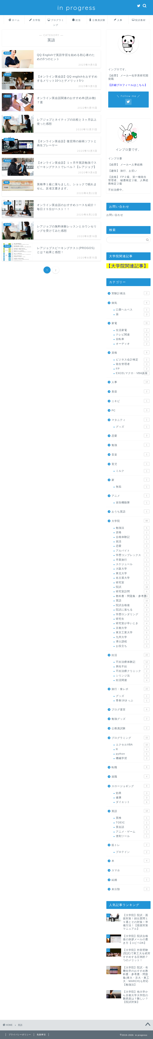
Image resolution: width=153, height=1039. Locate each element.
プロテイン (131, 852)
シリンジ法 (131, 675)
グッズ (131, 426)
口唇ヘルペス (131, 309)
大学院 (36, 20)
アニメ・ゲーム (131, 831)
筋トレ (129, 845)
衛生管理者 (131, 364)
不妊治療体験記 (132, 661)
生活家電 (131, 330)
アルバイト (131, 550)
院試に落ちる (131, 609)
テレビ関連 (131, 334)
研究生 (131, 618)
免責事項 (41, 1034)
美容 (129, 391)
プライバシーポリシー (20, 1034)
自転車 (131, 339)
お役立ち (131, 646)
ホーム (16, 20)
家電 (130, 323)
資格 (129, 352)
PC (129, 410)
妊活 (78, 20)
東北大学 (131, 573)
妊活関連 (131, 680)
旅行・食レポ (130, 689)
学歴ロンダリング (131, 614)
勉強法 (131, 527)
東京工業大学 (131, 632)
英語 (132, 600)
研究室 (131, 582)
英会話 (131, 827)
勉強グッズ (129, 719)
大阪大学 (131, 568)
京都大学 (131, 628)
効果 (131, 793)
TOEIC (131, 822)
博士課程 (131, 641)
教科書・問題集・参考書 (132, 596)
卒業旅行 (131, 559)
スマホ (129, 870)
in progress (76, 7)
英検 (131, 817)
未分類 (129, 889)
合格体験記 (131, 537)
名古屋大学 (131, 577)
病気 (129, 303)
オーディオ (131, 343)
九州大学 (131, 637)
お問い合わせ (114, 215)
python (131, 753)
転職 (129, 767)
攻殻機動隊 (131, 502)
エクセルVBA (132, 744)
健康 (131, 797)
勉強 (129, 445)
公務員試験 (98, 20)
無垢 (131, 486)
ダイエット (131, 802)
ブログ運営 (129, 709)
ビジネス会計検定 (131, 359)
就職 (129, 776)
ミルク (131, 470)
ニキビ (129, 401)
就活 (131, 541)
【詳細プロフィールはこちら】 (127, 85)
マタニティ (129, 420)
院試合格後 (131, 605)
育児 (129, 464)
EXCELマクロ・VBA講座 (132, 373)
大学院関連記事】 (129, 265)
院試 (132, 587)
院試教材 (140, 20)
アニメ (129, 495)
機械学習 (131, 758)
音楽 (129, 454)
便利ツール (131, 836)
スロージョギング (129, 786)
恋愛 (129, 435)
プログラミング (57, 21)
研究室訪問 (131, 591)
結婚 (129, 880)
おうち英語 (129, 511)
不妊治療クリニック (131, 671)
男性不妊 (131, 666)
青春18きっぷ (131, 700)
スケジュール (131, 564)
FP (131, 368)
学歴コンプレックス (131, 555)
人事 (119, 20)
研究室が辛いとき (131, 623)
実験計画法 (129, 293)
